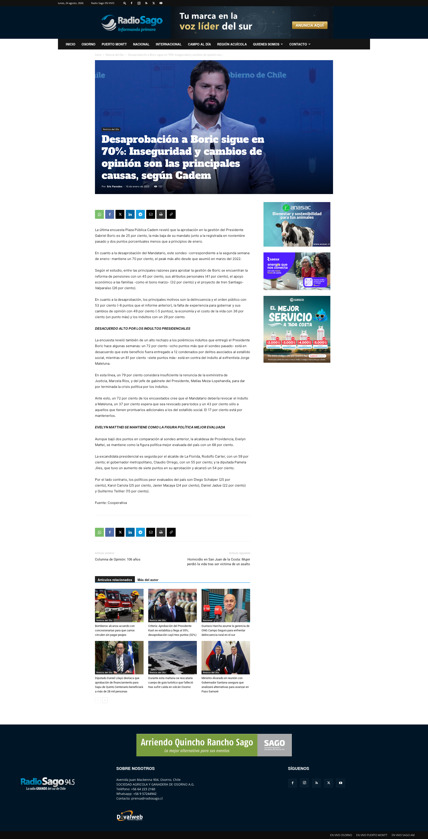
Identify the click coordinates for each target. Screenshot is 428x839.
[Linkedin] (130, 214)
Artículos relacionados (115, 579)
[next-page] (105, 700)
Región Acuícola (232, 44)
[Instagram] (139, 3)
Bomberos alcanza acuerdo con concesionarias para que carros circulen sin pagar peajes (115, 630)
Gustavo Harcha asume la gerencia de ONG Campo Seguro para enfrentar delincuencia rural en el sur (225, 630)
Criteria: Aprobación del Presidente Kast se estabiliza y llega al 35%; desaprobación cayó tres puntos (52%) (172, 630)
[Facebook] (131, 3)
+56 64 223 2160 (143, 789)
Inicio (98, 55)
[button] (124, 3)
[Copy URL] (171, 214)
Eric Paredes (114, 186)
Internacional (169, 44)
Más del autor (148, 579)
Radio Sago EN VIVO (102, 3)
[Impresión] (160, 214)
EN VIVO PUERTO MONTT (371, 835)
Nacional (141, 44)
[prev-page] (98, 700)
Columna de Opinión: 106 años (117, 559)
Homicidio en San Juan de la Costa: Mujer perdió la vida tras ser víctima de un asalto (218, 561)
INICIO (70, 44)
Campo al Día (199, 44)
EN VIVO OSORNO (341, 835)
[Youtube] (161, 3)
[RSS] (146, 3)
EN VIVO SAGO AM (403, 835)
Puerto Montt (114, 44)
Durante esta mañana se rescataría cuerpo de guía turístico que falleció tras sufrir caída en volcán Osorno (170, 682)
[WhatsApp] (99, 214)
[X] (153, 3)
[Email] (150, 214)
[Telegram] (140, 214)
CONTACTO (298, 44)
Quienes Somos (266, 44)
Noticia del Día (115, 55)
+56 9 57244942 (144, 794)
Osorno (88, 44)
